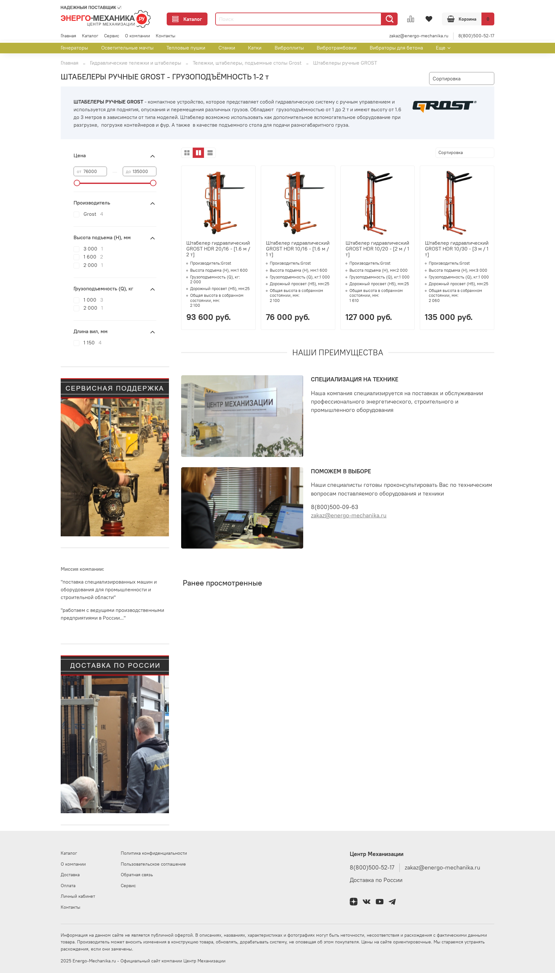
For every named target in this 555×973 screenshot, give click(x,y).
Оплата (68, 885)
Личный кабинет (78, 896)
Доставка (70, 875)
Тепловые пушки (185, 47)
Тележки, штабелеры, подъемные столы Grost (247, 62)
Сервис (111, 36)
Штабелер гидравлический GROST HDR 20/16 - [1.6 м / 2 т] (218, 249)
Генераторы (74, 47)
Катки (254, 47)
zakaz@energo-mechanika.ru (418, 36)
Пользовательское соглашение (153, 864)
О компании (137, 36)
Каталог (192, 19)
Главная (68, 36)
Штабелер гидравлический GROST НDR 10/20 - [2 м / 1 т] (377, 249)
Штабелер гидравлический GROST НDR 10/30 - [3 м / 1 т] (457, 249)
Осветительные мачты (127, 47)
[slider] (77, 183)
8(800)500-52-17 (476, 36)
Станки (226, 47)
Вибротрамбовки (337, 47)
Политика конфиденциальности (154, 853)
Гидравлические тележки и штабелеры (135, 62)
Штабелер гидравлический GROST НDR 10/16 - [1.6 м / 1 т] (298, 249)
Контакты (165, 36)
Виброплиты (289, 47)
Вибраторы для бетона (396, 47)
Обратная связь (137, 875)
